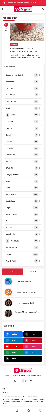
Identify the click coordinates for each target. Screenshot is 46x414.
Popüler (33, 272)
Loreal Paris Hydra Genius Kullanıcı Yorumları (22, 4)
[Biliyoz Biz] (23, 9)
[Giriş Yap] (17, 410)
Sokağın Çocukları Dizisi (24, 303)
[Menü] (3, 9)
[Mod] (40, 410)
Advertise (5, 393)
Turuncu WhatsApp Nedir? (25, 292)
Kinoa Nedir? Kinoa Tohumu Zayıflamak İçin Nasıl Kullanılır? (23, 50)
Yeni (12, 272)
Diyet (15, 44)
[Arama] (43, 9)
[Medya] (15, 381)
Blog (3, 388)
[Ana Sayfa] (28, 410)
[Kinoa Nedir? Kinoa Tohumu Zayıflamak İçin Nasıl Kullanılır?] (27, 32)
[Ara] (6, 410)
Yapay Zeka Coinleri (23, 282)
